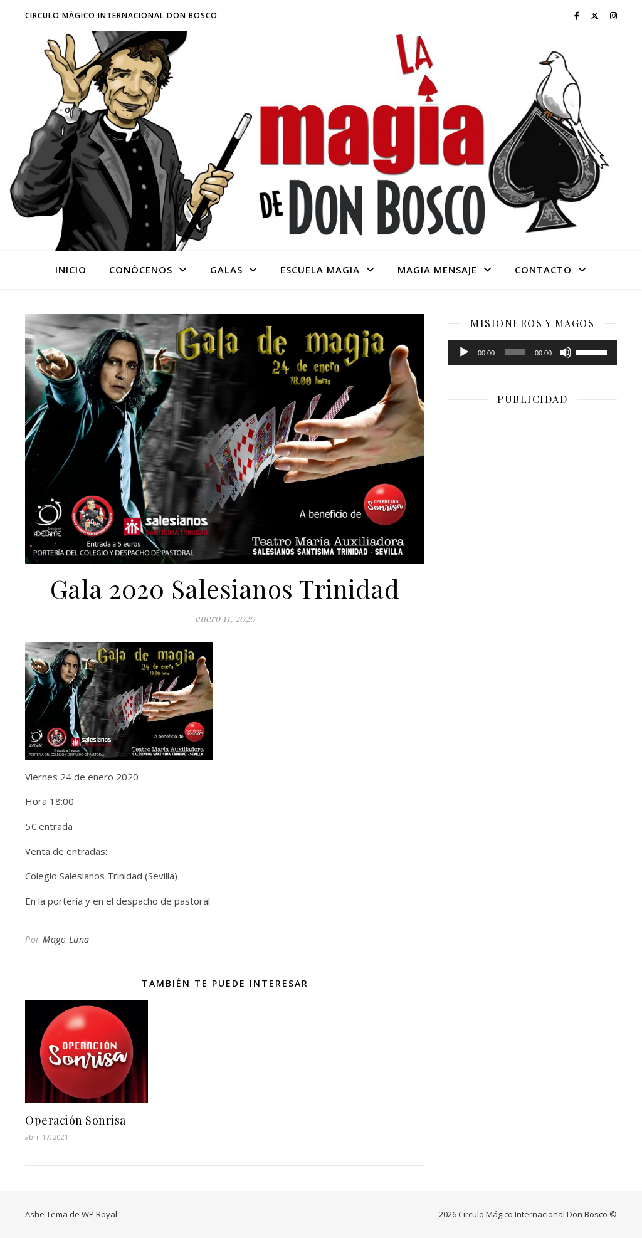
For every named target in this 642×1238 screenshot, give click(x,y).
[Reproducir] (464, 352)
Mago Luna (66, 939)
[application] (532, 352)
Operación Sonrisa (75, 1120)
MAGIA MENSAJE (437, 269)
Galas (226, 269)
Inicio (71, 269)
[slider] (593, 351)
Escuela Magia (320, 269)
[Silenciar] (565, 352)
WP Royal (99, 1214)
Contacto (543, 269)
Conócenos (140, 269)
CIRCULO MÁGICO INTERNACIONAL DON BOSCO (121, 15)
